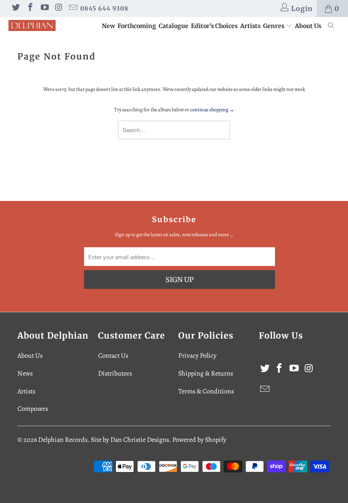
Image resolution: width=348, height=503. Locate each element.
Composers (32, 408)
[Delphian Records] (32, 25)
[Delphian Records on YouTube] (44, 8)
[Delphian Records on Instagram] (58, 8)
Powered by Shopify (199, 439)
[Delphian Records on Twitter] (15, 8)
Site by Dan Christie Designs (130, 439)
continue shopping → (212, 109)
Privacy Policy (197, 355)
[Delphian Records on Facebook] (29, 8)
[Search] (331, 26)
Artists (250, 26)
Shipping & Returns (205, 373)
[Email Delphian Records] (72, 8)
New (108, 26)
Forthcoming (137, 26)
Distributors (115, 373)
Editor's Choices (214, 26)
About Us (308, 26)
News (25, 373)
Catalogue (173, 26)
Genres (274, 26)
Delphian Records (62, 439)
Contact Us (113, 355)
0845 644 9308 (104, 8)
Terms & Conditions (206, 391)
